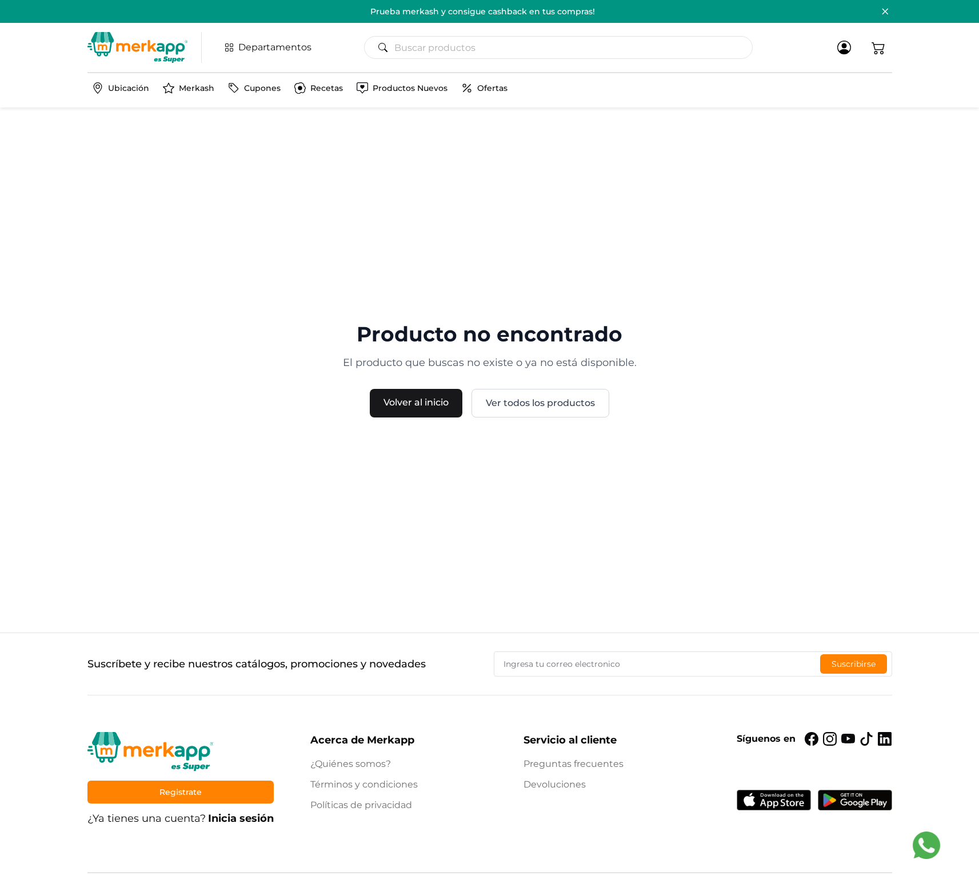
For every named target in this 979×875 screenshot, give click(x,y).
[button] (878, 47)
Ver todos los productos (540, 402)
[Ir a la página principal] (137, 47)
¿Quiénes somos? (350, 763)
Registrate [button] (180, 792)
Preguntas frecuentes (574, 763)
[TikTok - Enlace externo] (866, 739)
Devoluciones (555, 784)
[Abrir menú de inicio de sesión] (844, 47)
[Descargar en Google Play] (855, 800)
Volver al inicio (416, 402)
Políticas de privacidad (361, 805)
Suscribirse (854, 664)
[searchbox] (562, 47)
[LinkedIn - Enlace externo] (885, 739)
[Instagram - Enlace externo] (830, 739)
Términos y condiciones (364, 784)
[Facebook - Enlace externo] (811, 739)
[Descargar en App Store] (774, 800)
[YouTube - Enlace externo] (848, 739)
